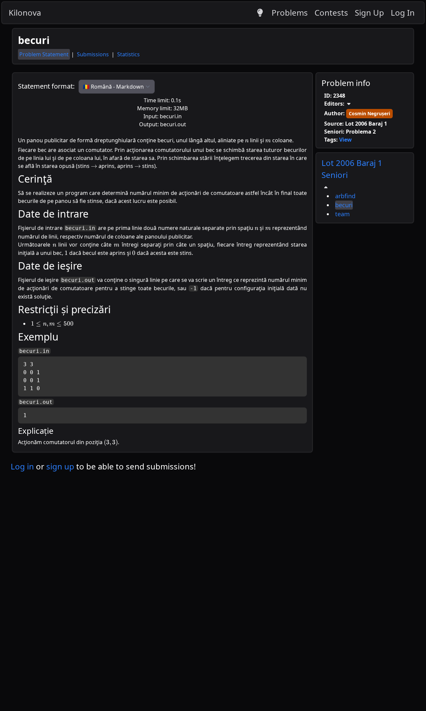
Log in (22, 466)
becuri (344, 205)
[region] (365, 187)
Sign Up (369, 12)
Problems (290, 12)
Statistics (128, 54)
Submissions (93, 54)
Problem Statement (44, 54)
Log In (403, 12)
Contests (331, 12)
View (345, 139)
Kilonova (25, 12)
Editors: (334, 103)
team (342, 214)
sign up (60, 466)
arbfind (345, 196)
